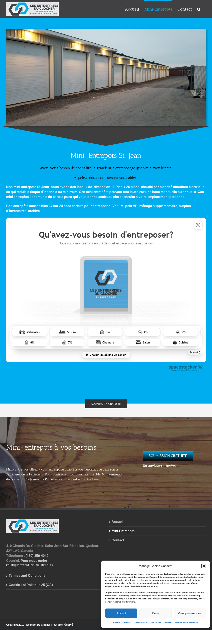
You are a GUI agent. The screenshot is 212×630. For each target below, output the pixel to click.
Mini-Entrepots (123, 531)
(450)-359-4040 (37, 555)
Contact (118, 540)
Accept (121, 613)
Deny (155, 613)
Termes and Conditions (161, 623)
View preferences (189, 613)
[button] (204, 566)
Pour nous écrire (34, 560)
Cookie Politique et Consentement (130, 623)
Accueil (117, 521)
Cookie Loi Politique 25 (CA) (31, 585)
